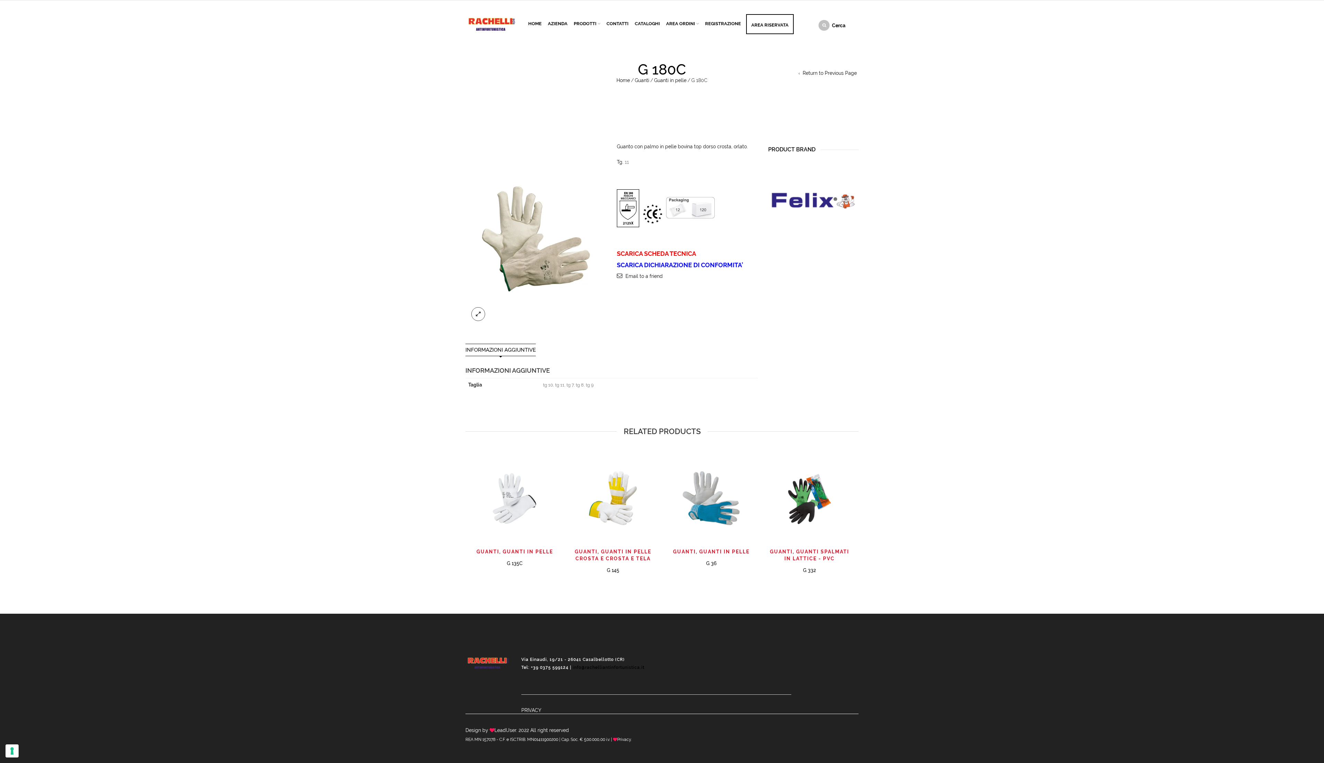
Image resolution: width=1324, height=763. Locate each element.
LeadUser (505, 730)
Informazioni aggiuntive (500, 350)
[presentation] (464, 502)
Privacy (624, 739)
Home (535, 23)
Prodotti (585, 23)
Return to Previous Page (830, 73)
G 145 (613, 570)
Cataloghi (647, 23)
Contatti (617, 23)
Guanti (642, 80)
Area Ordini (680, 23)
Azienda (558, 23)
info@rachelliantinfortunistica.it (608, 667)
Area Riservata (770, 25)
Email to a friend (644, 276)
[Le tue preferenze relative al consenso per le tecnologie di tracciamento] (12, 750)
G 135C (515, 563)
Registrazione (723, 23)
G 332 (809, 570)
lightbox (478, 314)
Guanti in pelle (670, 80)
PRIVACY (531, 710)
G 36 (711, 563)
